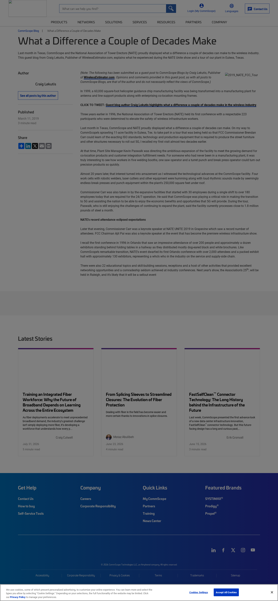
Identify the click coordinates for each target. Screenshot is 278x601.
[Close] (272, 592)
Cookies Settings (198, 592)
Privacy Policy (18, 597)
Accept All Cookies (226, 592)
